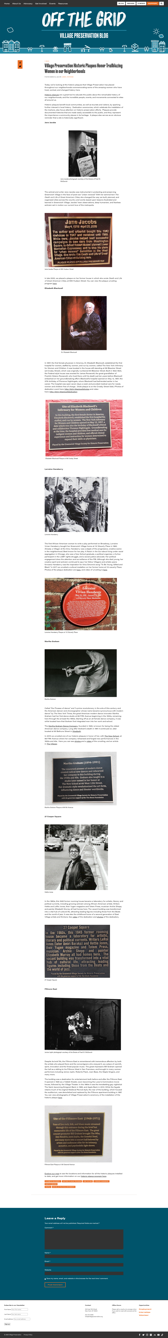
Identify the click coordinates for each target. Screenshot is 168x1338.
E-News (141, 3)
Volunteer (144, 1315)
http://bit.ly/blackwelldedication (63, 391)
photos (78, 741)
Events (52, 3)
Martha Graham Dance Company (63, 726)
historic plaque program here (93, 1176)
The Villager (52, 743)
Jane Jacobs (87, 1181)
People (48, 1187)
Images (130, 3)
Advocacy (28, 3)
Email (47, 1261)
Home (7, 3)
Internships (144, 1312)
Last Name (7, 1314)
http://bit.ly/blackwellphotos (77, 389)
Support (152, 3)
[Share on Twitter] (20, 66)
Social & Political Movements (64, 1187)
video (89, 741)
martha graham (51, 1184)
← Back (47, 61)
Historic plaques (52, 94)
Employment (145, 1309)
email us (123, 1309)
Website (48, 1270)
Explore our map (52, 1173)
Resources (63, 3)
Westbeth (76, 731)
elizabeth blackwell (53, 1181)
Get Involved (41, 3)
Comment (49, 1227)
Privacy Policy (28, 1335)
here (55, 283)
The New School (111, 736)
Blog (121, 3)
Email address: (9, 1319)
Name (47, 1253)
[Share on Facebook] (20, 62)
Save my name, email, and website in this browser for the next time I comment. (77, 1278)
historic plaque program (72, 1181)
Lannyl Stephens (67, 77)
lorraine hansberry (101, 1181)
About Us (16, 3)
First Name (7, 1309)
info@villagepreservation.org (94, 1316)
